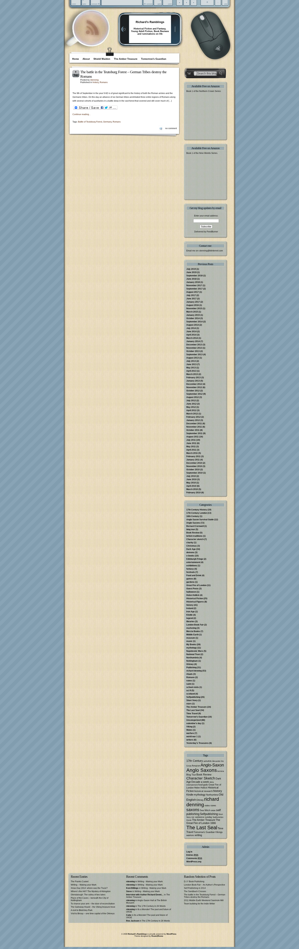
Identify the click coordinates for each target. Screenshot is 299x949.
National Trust (193, 654)
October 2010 (193, 469)
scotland (190, 694)
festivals (190, 572)
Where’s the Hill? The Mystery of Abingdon (91, 891)
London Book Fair (195, 625)
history (96, 82)
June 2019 (191, 272)
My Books (191, 644)
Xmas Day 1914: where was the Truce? (89, 888)
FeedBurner (212, 231)
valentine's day (193, 723)
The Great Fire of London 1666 (203, 821)
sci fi (188, 690)
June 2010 (191, 479)
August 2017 (192, 292)
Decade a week (200, 781)
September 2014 (194, 321)
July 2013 (191, 361)
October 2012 (193, 390)
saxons (192, 809)
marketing (191, 628)
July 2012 (191, 400)
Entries (192, 855)
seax (213, 810)
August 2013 (192, 358)
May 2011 (191, 446)
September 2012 (194, 394)
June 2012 (191, 404)
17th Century (194, 760)
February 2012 (193, 417)
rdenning (94, 80)
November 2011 (194, 427)
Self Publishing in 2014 (195, 888)
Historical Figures (195, 602)
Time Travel (192, 713)
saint (188, 684)
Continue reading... (81, 114)
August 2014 (192, 325)
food (200, 784)
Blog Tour (191, 774)
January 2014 (193, 341)
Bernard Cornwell (195, 526)
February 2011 (193, 456)
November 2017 (194, 285)
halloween (191, 592)
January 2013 (193, 381)
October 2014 (193, 318)
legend (189, 618)
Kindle (189, 615)
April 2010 (191, 486)
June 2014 (191, 331)
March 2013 (192, 374)
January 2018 (193, 282)
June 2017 (191, 298)
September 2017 (194, 289)
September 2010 (194, 473)
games (189, 579)
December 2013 (194, 344)
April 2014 (191, 335)
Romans (104, 82)
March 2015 (192, 312)
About (86, 58)
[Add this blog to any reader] (92, 35)
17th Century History (196, 509)
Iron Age (190, 611)
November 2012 (194, 387)
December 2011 (194, 423)
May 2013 (191, 367)
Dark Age (191, 549)
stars (189, 703)
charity (189, 542)
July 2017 (191, 295)
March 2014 (192, 338)
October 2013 (193, 351)
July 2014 (191, 328)
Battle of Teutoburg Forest (90, 122)
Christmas (191, 546)
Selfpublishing (193, 697)
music (189, 641)
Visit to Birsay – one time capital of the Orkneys (93, 913)
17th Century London (196, 513)
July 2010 (191, 476)
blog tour (190, 529)
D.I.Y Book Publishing (194, 881)
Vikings (219, 832)
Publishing (191, 667)
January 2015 (193, 315)
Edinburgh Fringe (194, 559)
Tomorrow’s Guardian (153, 58)
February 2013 (193, 377)
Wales (189, 730)
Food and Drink (193, 575)
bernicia (220, 771)
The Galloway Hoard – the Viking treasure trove (93, 907)
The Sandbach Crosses (195, 891)
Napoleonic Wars (194, 651)
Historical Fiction (194, 598)
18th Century (192, 516)
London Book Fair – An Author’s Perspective (204, 885)
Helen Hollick (192, 595)
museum (190, 638)
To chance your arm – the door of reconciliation (93, 903)
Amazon (196, 765)
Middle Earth (192, 634)
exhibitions (191, 565)
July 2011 (191, 440)
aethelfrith (207, 761)
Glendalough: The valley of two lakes (88, 894)
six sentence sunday (201, 817)
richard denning (194, 671)
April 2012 (191, 410)
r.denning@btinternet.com (211, 250)
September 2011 (194, 433)
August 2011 (192, 436)
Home (75, 58)
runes (189, 680)
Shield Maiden (101, 58)
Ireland (189, 608)
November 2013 (194, 348)
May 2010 (191, 483)
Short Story (192, 700)
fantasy (190, 569)
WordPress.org (193, 861)
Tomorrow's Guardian (196, 717)
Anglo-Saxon (212, 765)
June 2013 (191, 364)
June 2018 (191, 279)
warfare (190, 733)
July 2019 (191, 269)
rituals (189, 674)
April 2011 (191, 450)
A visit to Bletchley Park (81, 910)
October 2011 (193, 430)
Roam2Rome (157, 936)
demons (190, 552)
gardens (190, 582)
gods (205, 784)
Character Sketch (200, 778)
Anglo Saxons (193, 523)
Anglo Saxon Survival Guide (200, 519)
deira (212, 782)
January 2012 (193, 420)
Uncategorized (193, 720)
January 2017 (193, 302)
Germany (107, 122)
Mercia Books (193, 631)
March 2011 (192, 453)
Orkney (190, 664)
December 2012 (194, 384)
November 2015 (194, 308)
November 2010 (194, 466)
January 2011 (193, 459)
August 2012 (192, 397)
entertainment (193, 562)
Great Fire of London (196, 585)
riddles (207, 806)
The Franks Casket (79, 881)
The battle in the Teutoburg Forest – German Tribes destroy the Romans (204, 895)
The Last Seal (193, 710)
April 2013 (191, 371)
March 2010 (192, 489)
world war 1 (192, 736)
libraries (190, 621)
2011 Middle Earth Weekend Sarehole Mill (204, 900)
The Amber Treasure (125, 58)
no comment (171, 128)
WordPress (171, 934)
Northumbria (192, 657)
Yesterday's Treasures (197, 743)
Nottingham (192, 661)
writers (189, 740)
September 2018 (194, 275)
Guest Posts (192, 588)
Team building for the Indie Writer (199, 903)
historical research (203, 791)
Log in (189, 852)
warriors (190, 835)
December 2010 (194, 463)
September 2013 (194, 354)
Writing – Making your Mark (83, 885)
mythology (191, 648)
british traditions (194, 536)
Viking (189, 726)
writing (198, 835)
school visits (192, 687)
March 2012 (192, 413)
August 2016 (192, 305)
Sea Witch (205, 810)
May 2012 (191, 407)
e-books (190, 556)
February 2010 (193, 492)
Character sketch (195, 539)
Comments (194, 858)
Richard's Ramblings (150, 22)
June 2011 (191, 443)
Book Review (192, 533)
